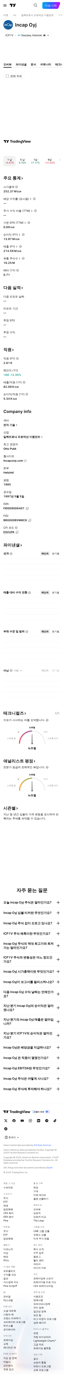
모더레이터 (9, 1329)
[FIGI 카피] (29, 520)
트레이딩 (8, 1340)
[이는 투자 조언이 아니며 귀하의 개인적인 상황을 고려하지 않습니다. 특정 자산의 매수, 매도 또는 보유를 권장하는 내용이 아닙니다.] (47, 720)
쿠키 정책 (38, 1307)
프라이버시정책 (41, 1303)
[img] (44, 35)
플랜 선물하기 (40, 1198)
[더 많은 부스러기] (14, 15)
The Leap (38, 1220)
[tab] (45, 553)
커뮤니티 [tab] (45, 64)
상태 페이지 (39, 1322)
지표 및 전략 (10, 1358)
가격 (35, 1191)
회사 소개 (38, 1249)
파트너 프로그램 (42, 1366)
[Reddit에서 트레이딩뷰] (5, 1128)
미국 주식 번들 (41, 1238)
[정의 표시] (16, 186)
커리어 (37, 1264)
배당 (5, 1256)
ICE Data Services (42, 1145)
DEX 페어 (8, 1216)
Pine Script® (10, 1285)
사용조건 (38, 1296)
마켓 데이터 (39, 1195)
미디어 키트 (39, 1267)
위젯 (35, 1333)
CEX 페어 (8, 1213)
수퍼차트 (8, 1187)
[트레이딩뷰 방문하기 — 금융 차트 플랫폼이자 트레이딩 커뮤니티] (17, 141)
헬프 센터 (38, 1260)
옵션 (5, 1278)
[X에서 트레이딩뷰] (5, 1120)
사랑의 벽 (8, 1314)
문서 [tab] (33, 64)
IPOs (6, 1260)
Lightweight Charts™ (44, 1340)
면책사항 (38, 1300)
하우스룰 (8, 1325)
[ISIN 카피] (27, 508)
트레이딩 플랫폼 (42, 1348)
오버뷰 (37, 1209)
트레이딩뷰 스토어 (43, 1278)
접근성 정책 (39, 1311)
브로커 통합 (39, 1362)
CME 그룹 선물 (41, 1231)
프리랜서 (8, 1365)
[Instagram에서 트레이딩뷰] (30, 1120)
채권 (5, 1205)
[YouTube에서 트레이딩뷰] (22, 1120)
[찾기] (35, 5)
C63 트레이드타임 (43, 1285)
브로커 (37, 1213)
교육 (5, 1343)
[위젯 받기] (57, 713)
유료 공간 (8, 1369)
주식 (5, 1198)
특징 (35, 1187)
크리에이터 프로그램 (14, 1321)
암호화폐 (8, 1209)
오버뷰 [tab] (7, 64)
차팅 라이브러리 (42, 1336)
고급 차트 (38, 1344)
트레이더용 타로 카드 (44, 1282)
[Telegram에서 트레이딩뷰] (46, 1120)
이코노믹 (8, 1249)
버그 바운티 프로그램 (44, 1318)
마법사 (7, 1361)
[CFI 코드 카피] (17, 532)
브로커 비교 (39, 1216)
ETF (5, 1201)
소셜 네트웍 (9, 1310)
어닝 (5, 1252)
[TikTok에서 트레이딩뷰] (55, 1120)
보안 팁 (37, 1315)
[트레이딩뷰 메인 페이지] (13, 5)
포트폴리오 (9, 1270)
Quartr (50, 1167)
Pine (5, 1220)
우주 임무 (38, 1252)
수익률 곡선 (9, 1274)
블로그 (37, 1256)
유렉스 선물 (39, 1234)
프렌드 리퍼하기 (12, 1318)
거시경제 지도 (10, 1282)
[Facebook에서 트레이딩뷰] (14, 1120)
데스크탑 (8, 1300)
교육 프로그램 (40, 1369)
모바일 (7, 1296)
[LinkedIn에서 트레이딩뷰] (38, 1120)
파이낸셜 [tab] (21, 64)
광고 (35, 1358)
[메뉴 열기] (5, 5)
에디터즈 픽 (9, 1347)
